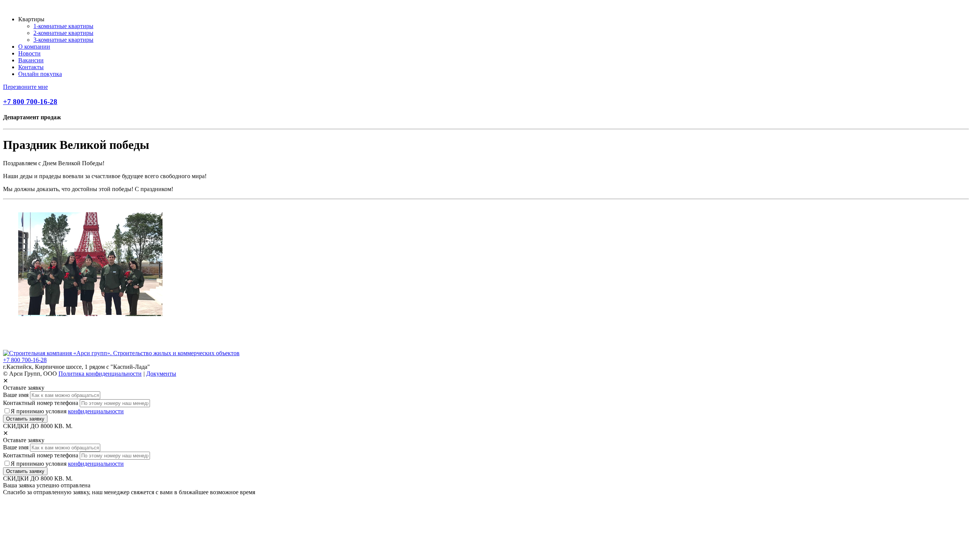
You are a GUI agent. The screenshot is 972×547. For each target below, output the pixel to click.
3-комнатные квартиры (63, 39)
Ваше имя (15, 395)
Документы (161, 373)
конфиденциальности (96, 411)
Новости (29, 53)
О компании (34, 46)
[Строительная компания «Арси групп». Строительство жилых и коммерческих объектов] (121, 353)
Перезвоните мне (25, 87)
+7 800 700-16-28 (30, 102)
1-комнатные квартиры (63, 26)
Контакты (31, 67)
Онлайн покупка (40, 74)
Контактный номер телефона (40, 403)
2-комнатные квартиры (63, 33)
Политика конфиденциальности (100, 373)
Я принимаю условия (67, 411)
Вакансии (31, 60)
